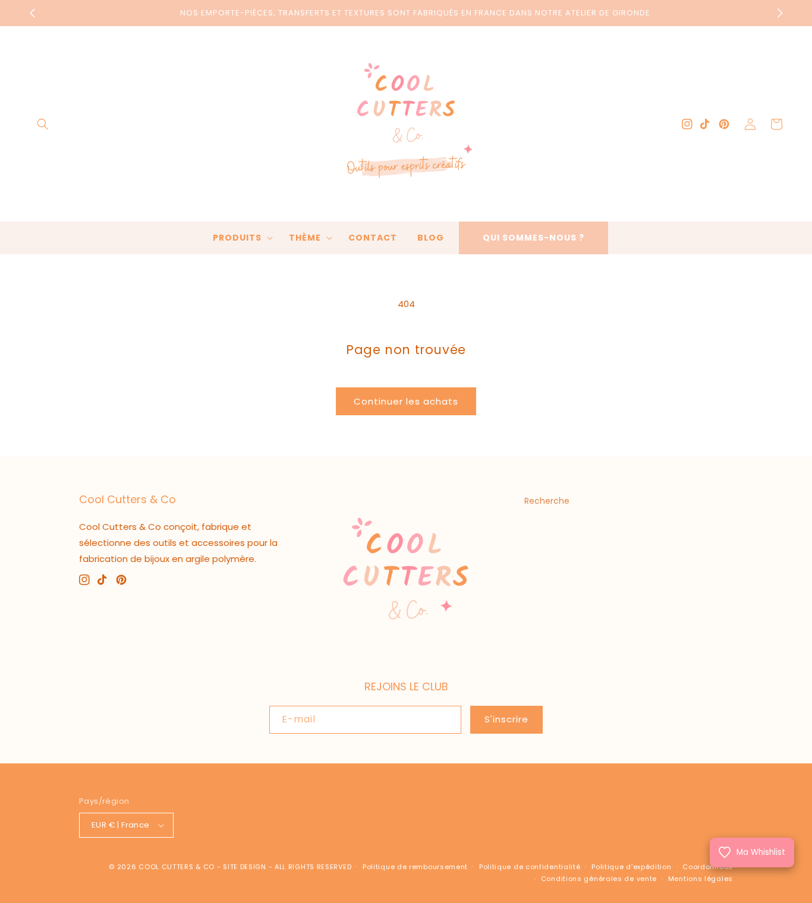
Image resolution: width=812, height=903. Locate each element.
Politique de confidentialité (530, 867)
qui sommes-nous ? (533, 238)
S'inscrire (506, 719)
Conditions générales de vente (599, 878)
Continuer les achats (406, 401)
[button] (43, 124)
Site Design (244, 867)
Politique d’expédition (631, 867)
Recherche (546, 501)
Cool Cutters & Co (177, 867)
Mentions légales (700, 878)
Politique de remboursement (415, 867)
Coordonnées (707, 867)
